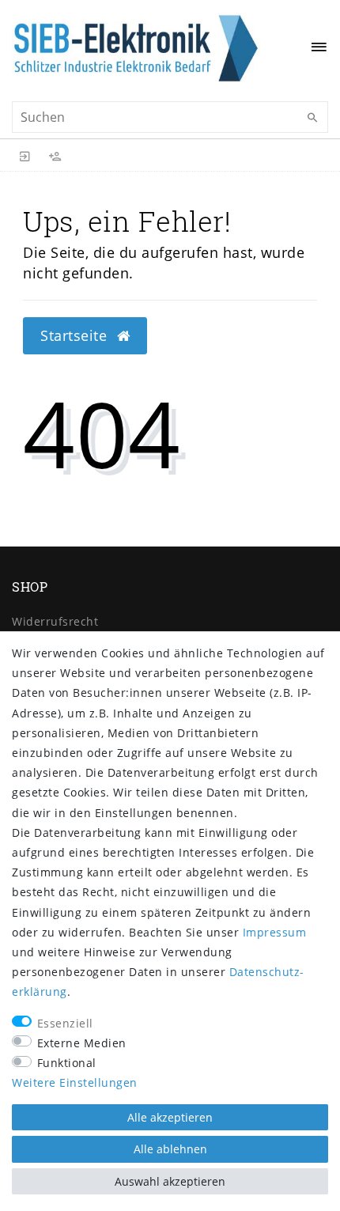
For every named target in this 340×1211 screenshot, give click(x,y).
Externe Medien (82, 1042)
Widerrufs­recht (55, 621)
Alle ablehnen (170, 1148)
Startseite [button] (75, 335)
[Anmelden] (25, 155)
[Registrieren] (55, 155)
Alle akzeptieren (170, 1117)
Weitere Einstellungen (75, 1082)
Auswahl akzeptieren (170, 1181)
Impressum (275, 932)
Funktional (66, 1062)
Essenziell (65, 1023)
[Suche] (312, 118)
